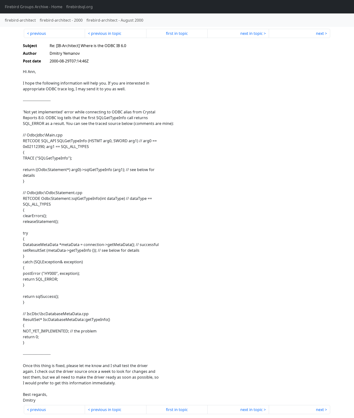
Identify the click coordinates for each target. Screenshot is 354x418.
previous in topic (106, 33)
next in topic (251, 33)
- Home (33, 6)
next (320, 33)
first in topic (177, 33)
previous (38, 33)
